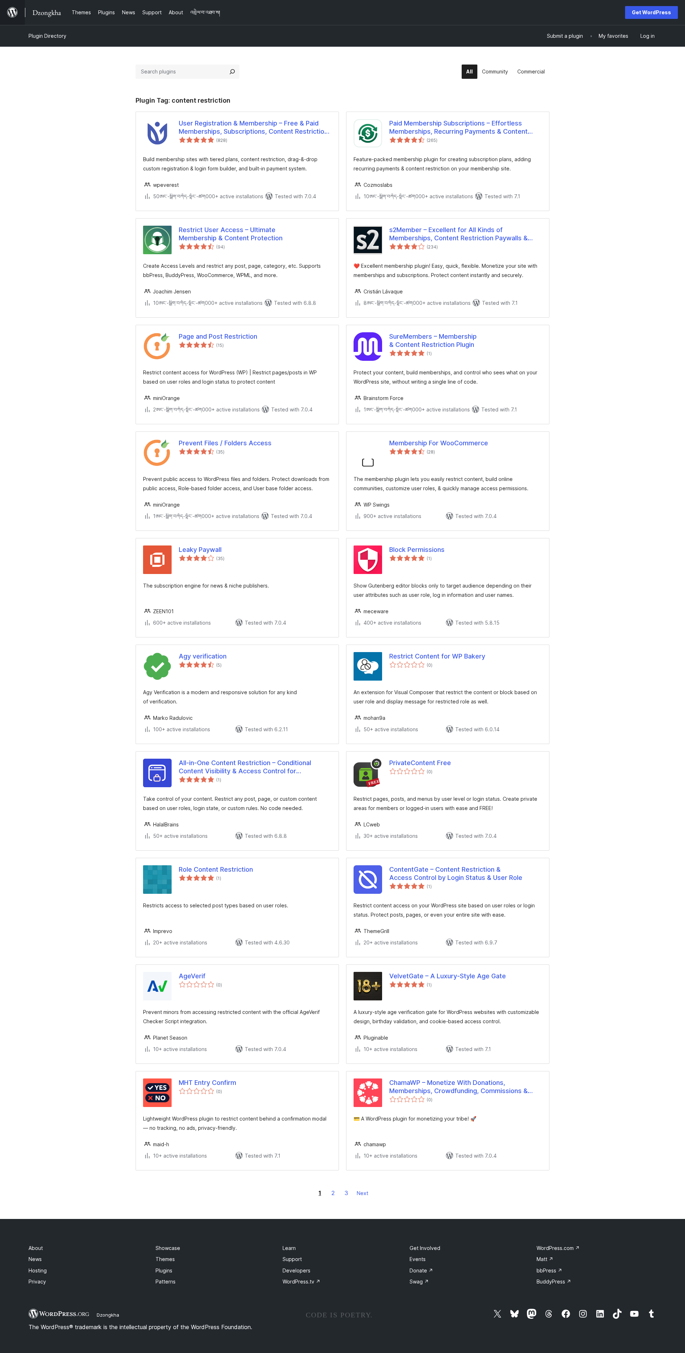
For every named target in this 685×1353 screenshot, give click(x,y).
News (35, 1259)
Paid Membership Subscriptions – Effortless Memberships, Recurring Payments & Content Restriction (458, 127)
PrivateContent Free (420, 763)
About (36, 1248)
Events (418, 1259)
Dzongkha (108, 1315)
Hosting (38, 1270)
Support (292, 1259)
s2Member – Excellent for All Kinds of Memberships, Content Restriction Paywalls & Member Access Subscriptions (458, 234)
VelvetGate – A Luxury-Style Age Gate (447, 976)
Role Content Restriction (216, 869)
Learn (289, 1248)
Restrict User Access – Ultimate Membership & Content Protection (231, 234)
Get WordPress (651, 12)
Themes (165, 1259)
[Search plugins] (232, 72)
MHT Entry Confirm (207, 1082)
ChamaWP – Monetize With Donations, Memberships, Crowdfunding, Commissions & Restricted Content (458, 1087)
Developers (296, 1270)
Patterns (166, 1281)
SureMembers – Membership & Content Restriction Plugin (433, 340)
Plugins (164, 1270)
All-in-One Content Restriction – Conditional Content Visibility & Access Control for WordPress (245, 767)
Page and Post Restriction (218, 336)
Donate (421, 1270)
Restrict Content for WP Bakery (437, 656)
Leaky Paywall (200, 549)
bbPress (549, 1270)
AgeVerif (192, 976)
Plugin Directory (47, 36)
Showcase (168, 1248)
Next (362, 1193)
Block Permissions (417, 549)
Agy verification (203, 656)
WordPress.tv (301, 1281)
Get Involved (425, 1248)
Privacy (37, 1281)
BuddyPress (554, 1281)
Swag (419, 1281)
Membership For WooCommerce (438, 443)
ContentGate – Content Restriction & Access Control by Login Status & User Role (455, 873)
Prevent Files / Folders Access (225, 443)
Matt (545, 1259)
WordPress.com (558, 1248)
